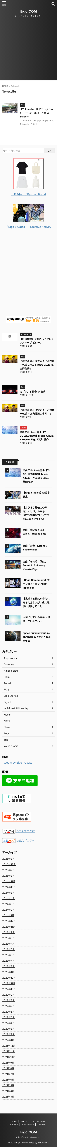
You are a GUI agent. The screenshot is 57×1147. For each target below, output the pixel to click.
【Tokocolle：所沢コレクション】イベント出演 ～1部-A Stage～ (36, 113)
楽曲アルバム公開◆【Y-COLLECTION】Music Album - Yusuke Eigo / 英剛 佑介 (37, 436)
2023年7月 (8, 943)
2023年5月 (8, 955)
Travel (7, 683)
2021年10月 (8, 1056)
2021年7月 (8, 1073)
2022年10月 (9, 989)
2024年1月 (8, 915)
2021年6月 (8, 1079)
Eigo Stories (11, 695)
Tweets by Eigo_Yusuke (17, 762)
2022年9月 (8, 994)
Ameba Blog (11, 670)
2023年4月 (8, 960)
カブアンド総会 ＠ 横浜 (32, 391)
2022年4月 (8, 1023)
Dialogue (9, 664)
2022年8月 (8, 1000)
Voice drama (11, 746)
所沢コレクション (45, 120)
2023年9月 (8, 932)
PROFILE (14, 1124)
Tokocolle (24, 124)
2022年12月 (9, 977)
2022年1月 (8, 1040)
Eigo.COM (28, 11)
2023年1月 (8, 972)
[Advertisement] (28, 51)
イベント (34, 124)
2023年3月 (8, 966)
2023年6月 (8, 949)
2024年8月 (8, 892)
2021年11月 (8, 1051)
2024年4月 (8, 898)
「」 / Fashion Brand (28, 194)
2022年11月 (8, 983)
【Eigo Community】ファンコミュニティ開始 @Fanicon (36, 583)
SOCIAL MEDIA (39, 1121)
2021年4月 (8, 1090)
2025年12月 (9, 864)
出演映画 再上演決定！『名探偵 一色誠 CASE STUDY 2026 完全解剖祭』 (37, 365)
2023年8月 (8, 938)
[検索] (49, 150)
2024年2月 (8, 909)
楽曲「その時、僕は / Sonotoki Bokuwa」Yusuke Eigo (34, 565)
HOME (14, 1121)
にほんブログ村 (25, 831)
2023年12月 (9, 921)
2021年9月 (8, 1062)
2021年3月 (8, 1096)
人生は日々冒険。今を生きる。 (28, 1137)
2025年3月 (8, 875)
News (7, 727)
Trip (6, 739)
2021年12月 (8, 1045)
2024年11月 (8, 881)
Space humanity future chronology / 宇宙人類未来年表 (37, 636)
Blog (6, 689)
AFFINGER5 (43, 1142)
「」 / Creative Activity (28, 226)
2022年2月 (8, 1034)
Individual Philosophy (16, 708)
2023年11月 (8, 926)
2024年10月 (9, 887)
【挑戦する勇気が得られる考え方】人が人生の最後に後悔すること (36, 602)
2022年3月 (8, 1028)
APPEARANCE (28, 1124)
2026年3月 (8, 858)
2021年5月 (8, 1085)
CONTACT (42, 1124)
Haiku (7, 676)
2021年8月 (8, 1068)
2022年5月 (8, 1017)
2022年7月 (8, 1006)
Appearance (11, 658)
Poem (7, 733)
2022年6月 (8, 1011)
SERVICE (25, 1121)
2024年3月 (8, 904)
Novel (7, 720)
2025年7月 (8, 870)
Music (7, 714)
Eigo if (7, 702)
